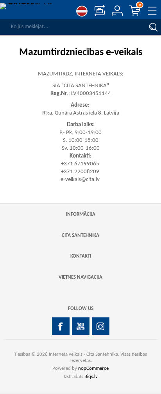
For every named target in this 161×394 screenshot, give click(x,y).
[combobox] (73, 27)
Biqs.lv (91, 376)
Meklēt (153, 27)
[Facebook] (61, 326)
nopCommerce (93, 368)
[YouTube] (80, 326)
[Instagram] (100, 326)
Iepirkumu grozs (140, 5)
